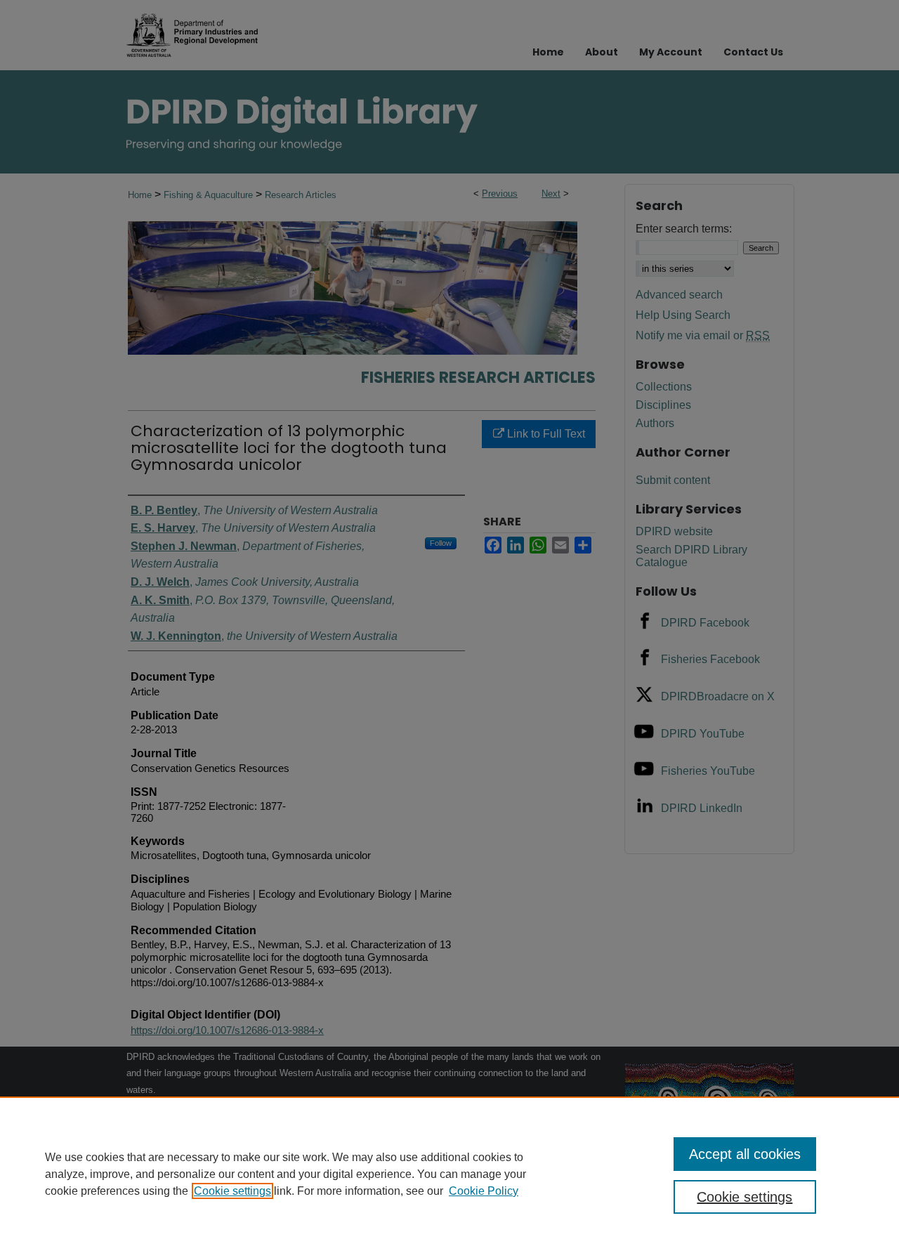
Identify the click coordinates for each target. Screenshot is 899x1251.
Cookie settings (232, 1191)
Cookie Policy (483, 1191)
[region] (449, 1173)
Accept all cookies (745, 1154)
